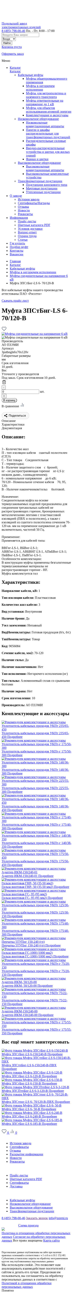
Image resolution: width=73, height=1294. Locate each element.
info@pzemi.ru (58, 1218)
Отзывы (15, 1150)
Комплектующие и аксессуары (47, 115)
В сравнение (11, 406)
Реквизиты (17, 1161)
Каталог (15, 67)
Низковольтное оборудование (38, 119)
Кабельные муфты (30, 75)
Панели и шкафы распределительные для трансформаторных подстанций (48, 133)
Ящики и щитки (37, 159)
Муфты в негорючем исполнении (40, 87)
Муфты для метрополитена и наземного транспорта (46, 95)
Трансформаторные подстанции (40, 181)
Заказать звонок (37, 1218)
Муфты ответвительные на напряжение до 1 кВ (44, 102)
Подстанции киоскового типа (46, 184)
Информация (11, 1168)
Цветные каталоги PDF (26, 1179)
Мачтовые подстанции (41, 188)
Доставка (16, 1186)
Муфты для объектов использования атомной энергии (48, 109)
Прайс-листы (19, 1175)
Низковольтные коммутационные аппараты (45, 124)
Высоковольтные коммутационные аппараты (45, 168)
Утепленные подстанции (43, 192)
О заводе (8, 1136)
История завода (20, 1143)
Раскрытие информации (26, 1154)
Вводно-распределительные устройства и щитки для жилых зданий (48, 151)
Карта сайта (51, 1240)
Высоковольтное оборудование (39, 162)
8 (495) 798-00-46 (13, 31)
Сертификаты (19, 1147)
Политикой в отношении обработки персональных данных (27, 1285)
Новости (16, 1158)
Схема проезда (28, 1225)
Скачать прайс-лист (15, 300)
